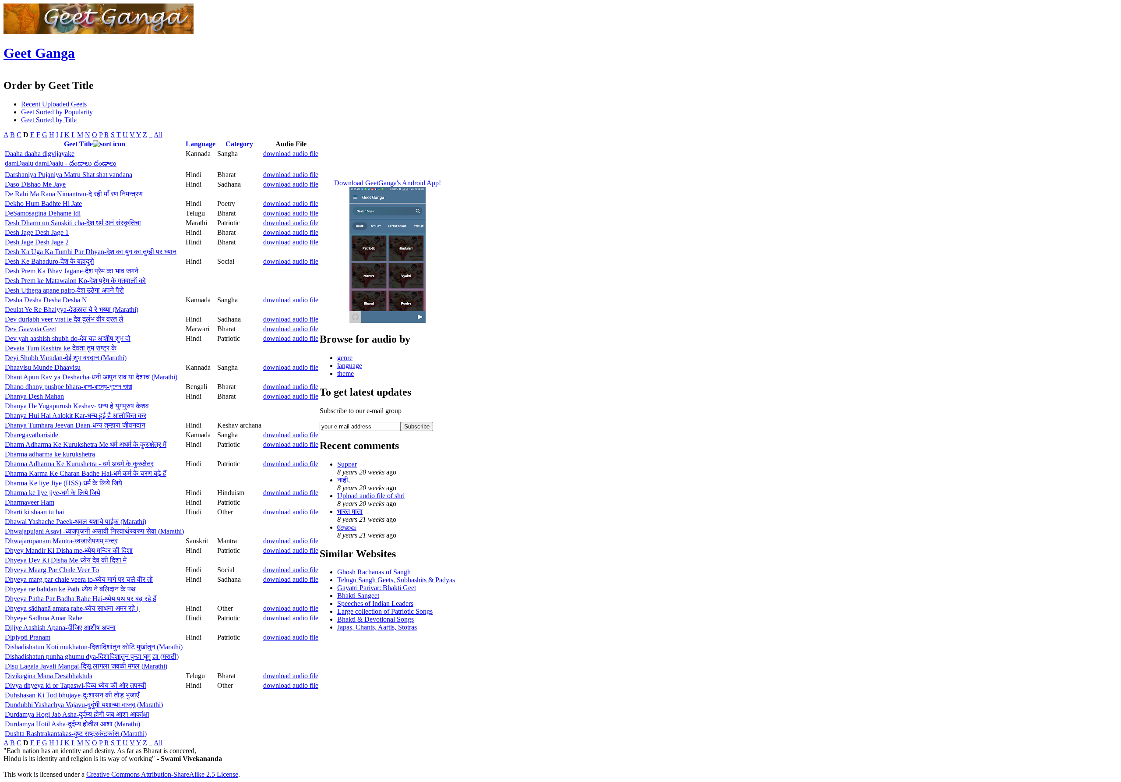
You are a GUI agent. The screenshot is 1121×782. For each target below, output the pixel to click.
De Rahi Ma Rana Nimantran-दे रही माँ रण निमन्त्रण (74, 194)
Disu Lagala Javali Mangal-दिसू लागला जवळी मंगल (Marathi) (86, 666)
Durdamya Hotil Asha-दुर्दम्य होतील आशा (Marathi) (72, 724)
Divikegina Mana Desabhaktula (48, 675)
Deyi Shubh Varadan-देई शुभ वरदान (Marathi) (66, 357)
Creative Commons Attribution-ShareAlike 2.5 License (162, 774)
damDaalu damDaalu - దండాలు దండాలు (60, 163)
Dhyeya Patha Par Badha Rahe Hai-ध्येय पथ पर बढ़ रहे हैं (80, 598)
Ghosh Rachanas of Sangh (374, 572)
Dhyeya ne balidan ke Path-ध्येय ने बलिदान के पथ (70, 589)
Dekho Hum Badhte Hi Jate (43, 203)
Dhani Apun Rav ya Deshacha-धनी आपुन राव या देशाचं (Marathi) (91, 377)
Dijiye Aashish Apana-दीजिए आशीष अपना (60, 627)
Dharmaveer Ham (29, 502)
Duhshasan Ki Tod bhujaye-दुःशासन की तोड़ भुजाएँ (72, 695)
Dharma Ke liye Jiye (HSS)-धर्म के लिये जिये (63, 483)
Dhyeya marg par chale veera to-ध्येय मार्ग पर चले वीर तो (79, 579)
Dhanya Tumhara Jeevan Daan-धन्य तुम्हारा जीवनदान (75, 425)
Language (200, 144)
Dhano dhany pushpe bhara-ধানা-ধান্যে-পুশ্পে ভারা (68, 386)
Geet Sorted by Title (49, 120)
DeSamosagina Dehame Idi (43, 213)
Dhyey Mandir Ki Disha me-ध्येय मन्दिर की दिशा (69, 550)
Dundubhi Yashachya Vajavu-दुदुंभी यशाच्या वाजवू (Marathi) (84, 704)
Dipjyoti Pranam (27, 637)
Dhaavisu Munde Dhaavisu (43, 367)
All (158, 134)
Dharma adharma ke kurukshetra (50, 454)
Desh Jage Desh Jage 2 (37, 242)
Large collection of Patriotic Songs (385, 611)
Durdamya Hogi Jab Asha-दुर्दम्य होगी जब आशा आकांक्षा (77, 714)
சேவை (346, 527)
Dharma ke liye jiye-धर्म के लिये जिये (52, 492)
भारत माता (350, 511)
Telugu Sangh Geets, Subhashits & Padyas (396, 580)
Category (239, 144)
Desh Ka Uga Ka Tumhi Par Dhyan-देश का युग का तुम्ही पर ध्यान (90, 251)
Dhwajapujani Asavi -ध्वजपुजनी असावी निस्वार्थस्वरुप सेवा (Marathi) (94, 531)
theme (345, 373)
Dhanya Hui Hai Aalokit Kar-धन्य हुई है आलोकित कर (75, 415)
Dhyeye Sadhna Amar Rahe (43, 618)
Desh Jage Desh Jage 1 (37, 232)
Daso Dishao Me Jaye (35, 184)
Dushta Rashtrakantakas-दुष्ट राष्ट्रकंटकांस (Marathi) (76, 733)
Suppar (347, 464)
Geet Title (78, 144)
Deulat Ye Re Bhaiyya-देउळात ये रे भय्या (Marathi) (71, 309)
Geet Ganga (39, 53)
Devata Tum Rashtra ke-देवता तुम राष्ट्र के (60, 348)
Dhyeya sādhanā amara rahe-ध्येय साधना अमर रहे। (72, 608)
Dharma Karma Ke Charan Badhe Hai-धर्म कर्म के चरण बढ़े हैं (85, 473)
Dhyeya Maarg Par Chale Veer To (52, 569)
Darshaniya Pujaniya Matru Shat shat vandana (68, 174)
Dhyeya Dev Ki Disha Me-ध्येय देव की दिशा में (66, 560)
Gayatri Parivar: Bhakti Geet (376, 587)
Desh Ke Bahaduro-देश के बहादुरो (49, 261)
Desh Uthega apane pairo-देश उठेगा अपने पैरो (64, 290)
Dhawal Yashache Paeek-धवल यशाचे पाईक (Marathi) (75, 521)
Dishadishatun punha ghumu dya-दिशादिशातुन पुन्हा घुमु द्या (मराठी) (92, 656)
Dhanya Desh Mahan (34, 396)
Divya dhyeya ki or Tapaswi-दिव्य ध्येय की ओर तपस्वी (75, 685)
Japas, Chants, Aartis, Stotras (377, 627)
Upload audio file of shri (371, 495)
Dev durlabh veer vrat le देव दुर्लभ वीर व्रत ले (64, 319)
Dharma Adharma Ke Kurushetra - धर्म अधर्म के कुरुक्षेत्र (79, 463)
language (349, 365)
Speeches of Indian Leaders (375, 603)
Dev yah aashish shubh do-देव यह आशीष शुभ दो (67, 338)
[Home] (99, 31)
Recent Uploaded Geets (54, 104)
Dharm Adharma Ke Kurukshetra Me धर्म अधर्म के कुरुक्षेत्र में (85, 444)
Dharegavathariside (31, 435)
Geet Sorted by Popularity (57, 112)
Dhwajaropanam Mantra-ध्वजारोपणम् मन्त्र (61, 541)
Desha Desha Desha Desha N (46, 300)
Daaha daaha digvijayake (39, 153)
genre (345, 357)
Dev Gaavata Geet (30, 329)
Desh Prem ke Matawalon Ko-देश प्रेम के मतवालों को (75, 280)
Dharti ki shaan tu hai (34, 512)
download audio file (290, 153)
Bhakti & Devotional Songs (375, 619)
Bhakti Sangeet (358, 595)
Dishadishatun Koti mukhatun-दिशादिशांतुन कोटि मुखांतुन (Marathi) (94, 647)
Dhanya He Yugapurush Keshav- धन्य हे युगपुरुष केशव (77, 406)
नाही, (343, 480)
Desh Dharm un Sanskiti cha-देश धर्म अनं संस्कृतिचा (73, 222)
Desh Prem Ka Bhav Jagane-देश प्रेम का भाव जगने (71, 271)
